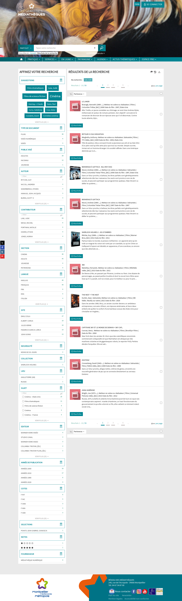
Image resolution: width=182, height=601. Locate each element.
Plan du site (113, 595)
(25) (41, 203)
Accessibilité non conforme (137, 598)
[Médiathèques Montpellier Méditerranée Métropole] (31, 11)
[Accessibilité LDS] (152, 591)
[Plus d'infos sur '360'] (75, 269)
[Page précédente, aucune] (97, 86)
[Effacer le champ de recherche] (95, 48)
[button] (35, 88)
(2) (40, 304)
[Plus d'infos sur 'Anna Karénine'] (75, 394)
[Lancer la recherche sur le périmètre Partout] (102, 48)
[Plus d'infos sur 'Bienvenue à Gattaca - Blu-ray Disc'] (75, 173)
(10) (41, 340)
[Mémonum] (159, 591)
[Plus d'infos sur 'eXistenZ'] (75, 364)
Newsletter (127, 595)
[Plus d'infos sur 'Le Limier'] (75, 106)
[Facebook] (133, 591)
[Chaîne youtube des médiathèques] (144, 591)
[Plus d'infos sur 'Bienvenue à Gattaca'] (75, 204)
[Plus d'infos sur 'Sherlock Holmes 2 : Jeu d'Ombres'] (75, 239)
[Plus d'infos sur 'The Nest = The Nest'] (75, 301)
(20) (41, 122)
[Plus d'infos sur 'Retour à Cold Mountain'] (75, 138)
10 (152, 86)
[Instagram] (139, 591)
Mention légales (115, 598)
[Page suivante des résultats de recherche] (128, 86)
